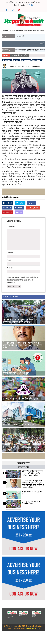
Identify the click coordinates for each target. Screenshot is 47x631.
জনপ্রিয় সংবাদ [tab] (23, 467)
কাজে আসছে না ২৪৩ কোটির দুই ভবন (18, 424)
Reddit (20, 208)
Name (10, 253)
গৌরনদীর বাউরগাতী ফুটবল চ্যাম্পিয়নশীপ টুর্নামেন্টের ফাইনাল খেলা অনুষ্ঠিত (20, 320)
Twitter (21, 203)
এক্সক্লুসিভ (24, 55)
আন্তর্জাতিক (17, 55)
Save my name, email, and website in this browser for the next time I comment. (22, 280)
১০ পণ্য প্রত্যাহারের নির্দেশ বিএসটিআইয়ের (20, 398)
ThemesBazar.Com (32, 629)
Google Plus (34, 208)
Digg (32, 203)
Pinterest (8, 212)
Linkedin (7, 208)
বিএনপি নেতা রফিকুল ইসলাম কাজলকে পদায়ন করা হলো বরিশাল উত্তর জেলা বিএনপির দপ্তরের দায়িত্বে (22, 345)
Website (10, 268)
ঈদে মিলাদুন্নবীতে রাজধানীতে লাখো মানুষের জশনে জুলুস (21, 448)
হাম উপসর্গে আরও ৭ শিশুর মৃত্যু (16, 373)
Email (9, 260)
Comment (11, 226)
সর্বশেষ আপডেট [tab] (24, 463)
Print (20, 212)
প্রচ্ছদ (7, 55)
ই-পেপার (30, 5)
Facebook (8, 203)
